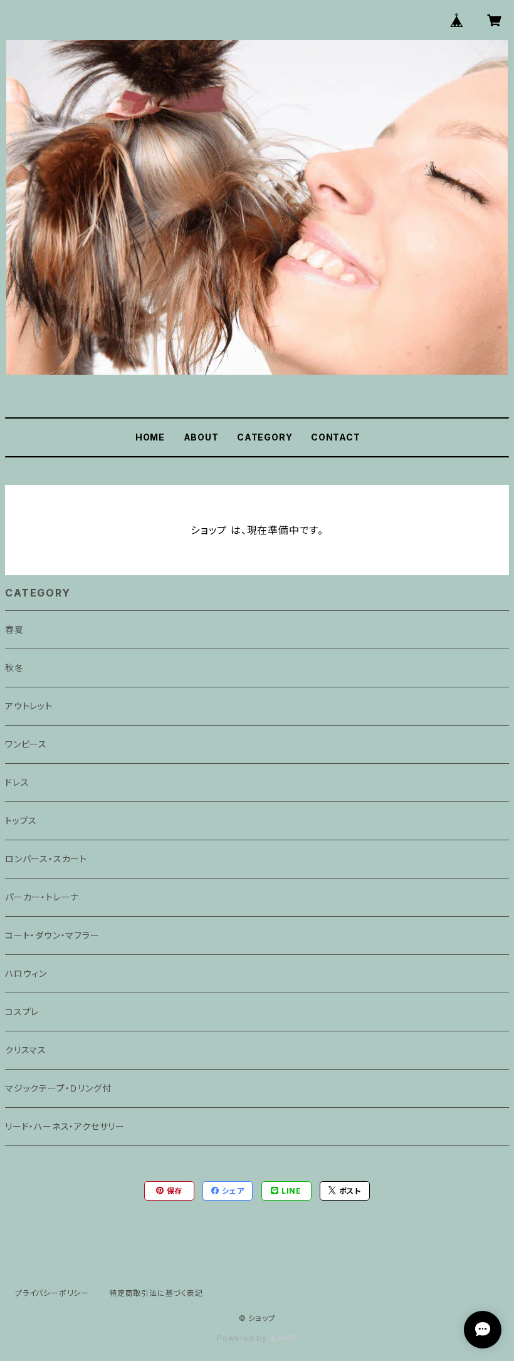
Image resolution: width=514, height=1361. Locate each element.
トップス (21, 820)
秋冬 (14, 667)
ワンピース (26, 744)
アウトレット (29, 706)
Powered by (243, 1338)
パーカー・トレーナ (42, 897)
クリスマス (25, 1050)
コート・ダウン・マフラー (52, 935)
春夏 (14, 629)
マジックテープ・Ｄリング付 (58, 1088)
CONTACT (335, 437)
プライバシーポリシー (52, 1293)
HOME (150, 437)
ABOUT (201, 437)
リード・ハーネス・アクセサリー (65, 1126)
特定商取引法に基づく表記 (156, 1293)
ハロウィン (26, 973)
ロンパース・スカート (46, 858)
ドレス (17, 782)
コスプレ (22, 1011)
